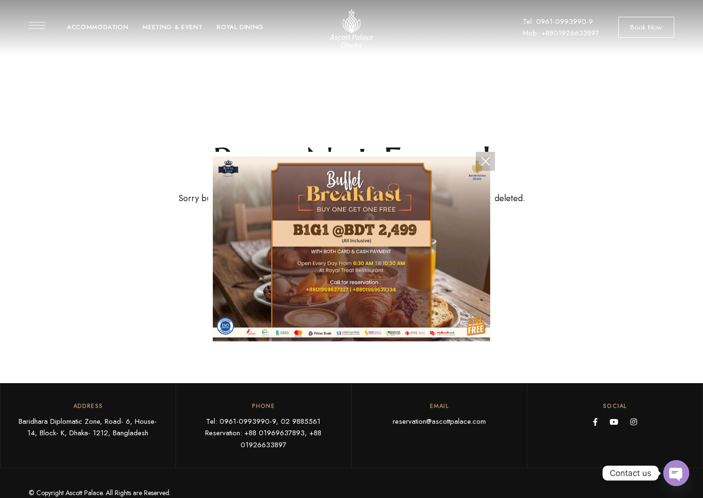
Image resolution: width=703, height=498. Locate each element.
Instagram (633, 422)
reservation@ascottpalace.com (439, 421)
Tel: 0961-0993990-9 (558, 21)
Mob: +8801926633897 (561, 33)
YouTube (614, 422)
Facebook (595, 422)
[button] (646, 27)
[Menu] (37, 25)
